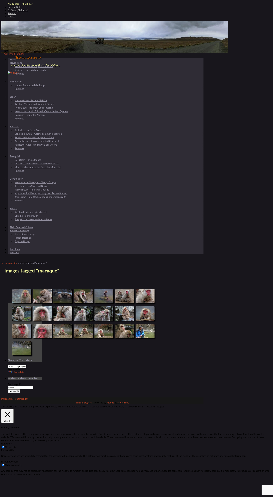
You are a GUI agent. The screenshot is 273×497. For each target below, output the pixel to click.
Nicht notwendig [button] (9, 462)
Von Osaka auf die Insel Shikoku (31, 100)
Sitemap (12, 13)
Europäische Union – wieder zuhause (33, 219)
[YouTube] (13, 73)
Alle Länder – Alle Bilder (20, 4)
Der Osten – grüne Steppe (28, 160)
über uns (14, 252)
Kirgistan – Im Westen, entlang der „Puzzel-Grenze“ (41, 193)
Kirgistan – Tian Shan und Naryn (31, 186)
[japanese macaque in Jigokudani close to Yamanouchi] (21, 348)
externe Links (14, 7)
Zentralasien (16, 179)
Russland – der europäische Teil (31, 212)
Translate (19, 372)
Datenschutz (21, 399)
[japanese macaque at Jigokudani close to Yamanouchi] (21, 296)
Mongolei (15, 156)
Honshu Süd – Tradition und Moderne (34, 108)
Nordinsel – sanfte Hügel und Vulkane (34, 66)
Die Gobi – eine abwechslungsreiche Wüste (37, 164)
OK (14, 391)
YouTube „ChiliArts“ (18, 10)
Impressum (7, 399)
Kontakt (11, 17)
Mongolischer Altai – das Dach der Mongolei (38, 167)
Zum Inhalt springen (14, 54)
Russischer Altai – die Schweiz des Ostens (36, 145)
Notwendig (10, 447)
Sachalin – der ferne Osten (28, 130)
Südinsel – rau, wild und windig (30, 70)
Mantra (110, 403)
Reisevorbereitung (19, 230)
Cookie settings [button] (135, 407)
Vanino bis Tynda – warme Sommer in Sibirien (38, 134)
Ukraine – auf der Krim (26, 216)
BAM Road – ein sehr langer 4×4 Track (34, 137)
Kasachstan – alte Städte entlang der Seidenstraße (40, 197)
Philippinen (15, 82)
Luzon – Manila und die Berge (30, 85)
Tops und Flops (22, 241)
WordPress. (123, 403)
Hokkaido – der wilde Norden (30, 115)
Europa (13, 208)
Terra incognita (28, 57)
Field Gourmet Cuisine (21, 227)
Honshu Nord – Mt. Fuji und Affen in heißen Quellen (41, 111)
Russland (14, 126)
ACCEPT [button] (151, 407)
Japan (13, 97)
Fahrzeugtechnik (23, 238)
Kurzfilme (15, 249)
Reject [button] (160, 407)
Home (13, 60)
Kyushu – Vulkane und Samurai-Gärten (34, 104)
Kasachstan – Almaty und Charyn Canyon (35, 182)
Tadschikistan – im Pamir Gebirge (32, 190)
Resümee (19, 74)
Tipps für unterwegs (25, 234)
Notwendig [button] (6, 444)
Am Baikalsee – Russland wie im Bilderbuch (37, 141)
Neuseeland (16, 63)
